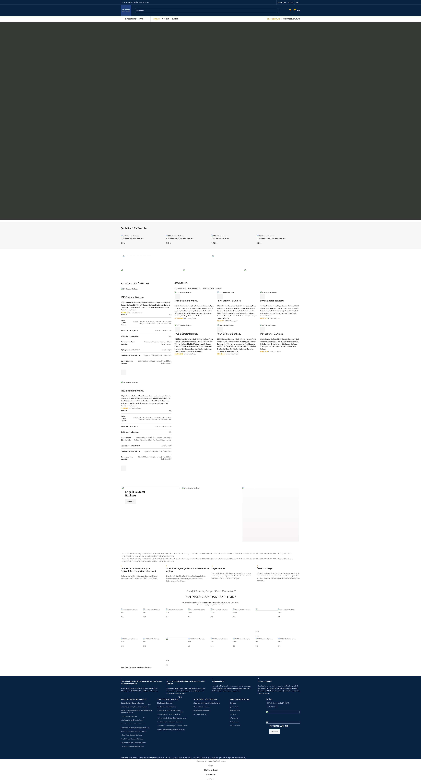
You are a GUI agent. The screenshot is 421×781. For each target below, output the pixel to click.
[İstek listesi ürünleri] (285, 10)
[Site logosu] (126, 10)
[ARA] (276, 10)
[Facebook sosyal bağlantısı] (268, 2)
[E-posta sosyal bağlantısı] (271, 2)
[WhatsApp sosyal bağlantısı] (273, 2)
